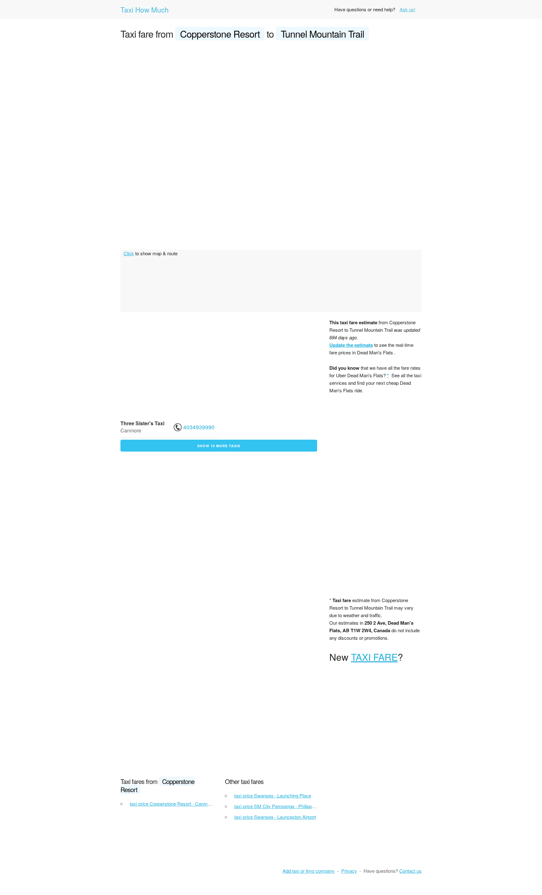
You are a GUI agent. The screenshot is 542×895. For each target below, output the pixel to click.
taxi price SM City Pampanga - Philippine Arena (282, 806)
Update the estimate (351, 345)
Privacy (349, 870)
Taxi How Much (144, 9)
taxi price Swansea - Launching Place (272, 795)
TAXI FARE (374, 657)
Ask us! (407, 9)
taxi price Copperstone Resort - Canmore (172, 803)
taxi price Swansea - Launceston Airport (275, 816)
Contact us (410, 870)
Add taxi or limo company (309, 870)
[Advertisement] (271, 93)
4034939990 (199, 427)
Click (129, 253)
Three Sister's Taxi (142, 423)
